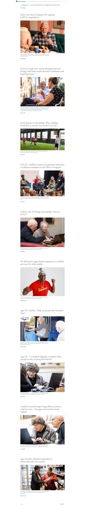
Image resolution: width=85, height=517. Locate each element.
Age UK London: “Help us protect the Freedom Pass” (41, 311)
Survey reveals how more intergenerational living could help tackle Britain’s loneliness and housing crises (42, 71)
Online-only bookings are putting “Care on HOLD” (40, 213)
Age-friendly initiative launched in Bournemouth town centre (36, 460)
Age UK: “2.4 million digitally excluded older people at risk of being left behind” (41, 358)
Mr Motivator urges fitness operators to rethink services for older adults (42, 262)
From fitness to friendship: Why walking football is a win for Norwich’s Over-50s (39, 124)
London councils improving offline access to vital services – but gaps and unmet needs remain (40, 409)
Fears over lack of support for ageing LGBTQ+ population (37, 16)
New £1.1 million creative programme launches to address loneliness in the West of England (42, 166)
